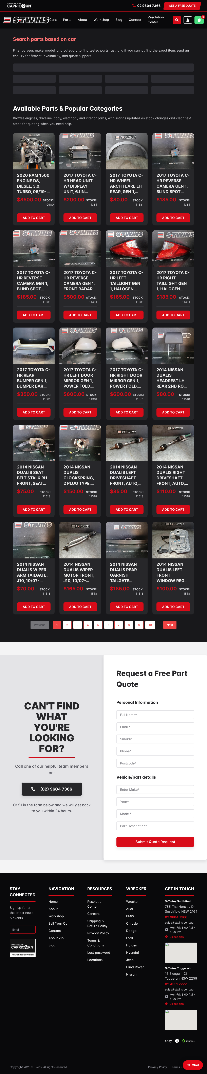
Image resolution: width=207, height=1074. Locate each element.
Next (170, 612)
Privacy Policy (157, 1055)
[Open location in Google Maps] (181, 940)
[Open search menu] (177, 20)
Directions (176, 924)
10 (150, 612)
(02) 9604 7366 (56, 777)
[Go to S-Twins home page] (26, 20)
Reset (37, 78)
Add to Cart (34, 206)
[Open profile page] (188, 20)
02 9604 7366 (149, 6)
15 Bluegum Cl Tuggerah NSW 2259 (181, 963)
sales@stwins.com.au (179, 910)
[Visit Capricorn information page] (19, 6)
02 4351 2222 (176, 972)
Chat (195, 1065)
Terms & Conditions (184, 1055)
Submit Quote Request (155, 830)
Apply (20, 78)
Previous (39, 612)
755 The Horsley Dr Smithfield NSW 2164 (181, 896)
